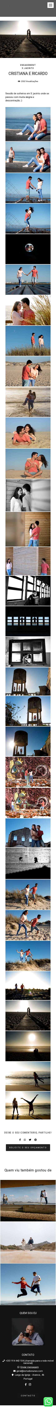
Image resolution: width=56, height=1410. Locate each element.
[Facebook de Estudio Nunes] (26, 1384)
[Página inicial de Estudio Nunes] (11, 8)
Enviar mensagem (30, 1367)
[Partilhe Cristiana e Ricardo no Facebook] (20, 1140)
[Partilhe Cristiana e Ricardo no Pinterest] (35, 1140)
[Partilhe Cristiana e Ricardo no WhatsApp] (25, 1140)
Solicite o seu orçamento (28, 1147)
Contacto (28, 1395)
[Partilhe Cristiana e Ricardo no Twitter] (30, 1140)
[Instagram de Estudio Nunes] (30, 1384)
